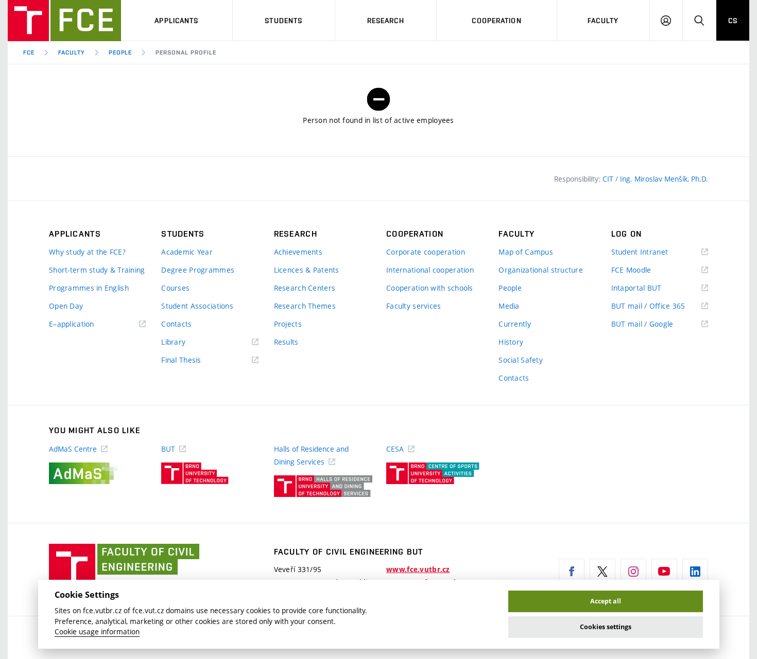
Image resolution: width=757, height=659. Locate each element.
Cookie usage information (97, 631)
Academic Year (187, 252)
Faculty (603, 20)
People (120, 52)
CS (732, 20)
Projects (288, 324)
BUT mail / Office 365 (659, 306)
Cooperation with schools (429, 288)
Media (508, 306)
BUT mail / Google (657, 324)
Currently (514, 324)
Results (286, 342)
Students (283, 20)
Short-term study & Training (97, 270)
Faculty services (413, 306)
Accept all (605, 601)
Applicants (176, 20)
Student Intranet (654, 252)
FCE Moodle (646, 270)
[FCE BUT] (64, 20)
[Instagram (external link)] (633, 571)
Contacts (176, 324)
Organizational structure (540, 270)
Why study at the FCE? (87, 252)
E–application (86, 324)
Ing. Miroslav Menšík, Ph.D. (664, 179)
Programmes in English (89, 288)
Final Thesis (196, 360)
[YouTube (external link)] (664, 571)
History (510, 342)
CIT (609, 179)
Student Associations (197, 306)
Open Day (66, 306)
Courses (175, 288)
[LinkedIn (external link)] (695, 571)
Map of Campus (525, 252)
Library (188, 342)
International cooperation (430, 270)
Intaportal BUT (651, 288)
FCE (29, 52)
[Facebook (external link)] (571, 571)
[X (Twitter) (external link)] (602, 571)
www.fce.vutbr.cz (418, 569)
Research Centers (304, 288)
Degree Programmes (197, 270)
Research (385, 20)
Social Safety (520, 360)
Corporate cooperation (425, 252)
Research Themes (305, 306)
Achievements (298, 252)
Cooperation (496, 20)
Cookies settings (605, 626)
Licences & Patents (306, 270)
